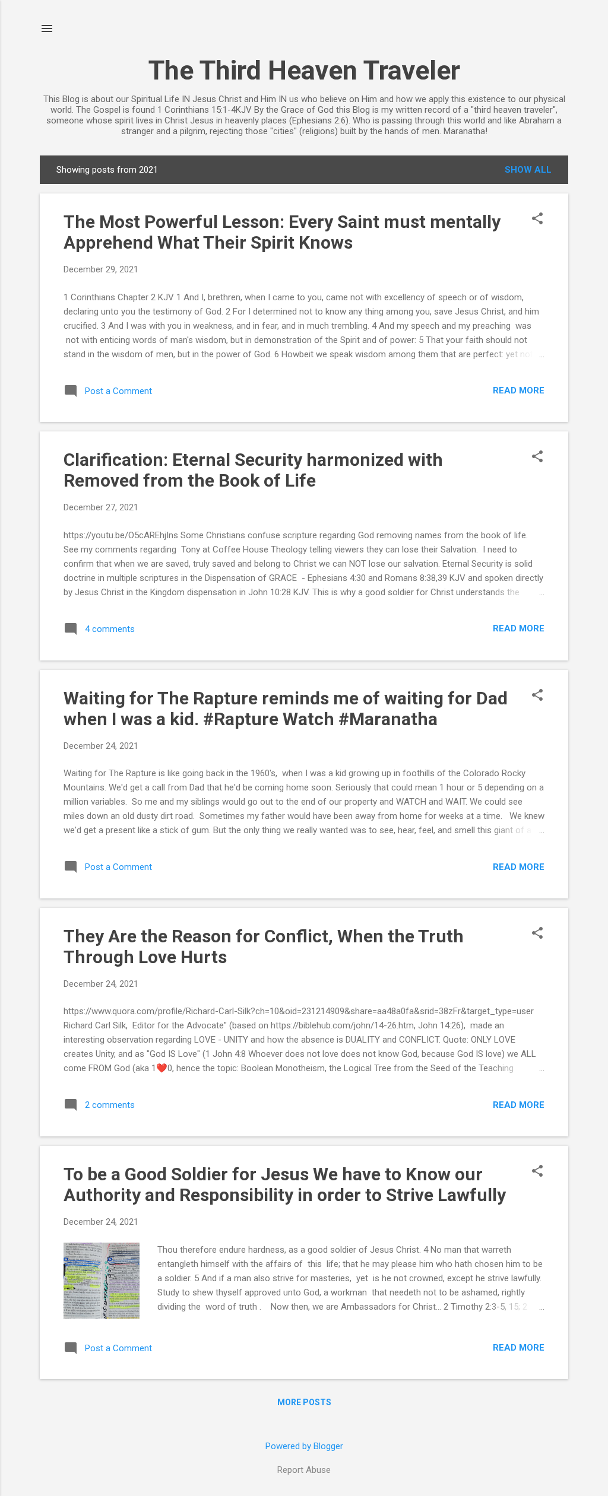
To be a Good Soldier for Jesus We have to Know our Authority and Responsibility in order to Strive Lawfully (285, 1184)
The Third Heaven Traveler (304, 70)
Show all (528, 169)
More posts (304, 1402)
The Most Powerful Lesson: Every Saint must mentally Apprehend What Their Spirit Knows (282, 232)
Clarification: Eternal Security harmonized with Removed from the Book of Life (253, 470)
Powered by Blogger (304, 1446)
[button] (537, 219)
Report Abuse (304, 1470)
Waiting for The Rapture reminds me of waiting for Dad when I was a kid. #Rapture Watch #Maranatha (286, 708)
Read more (518, 390)
